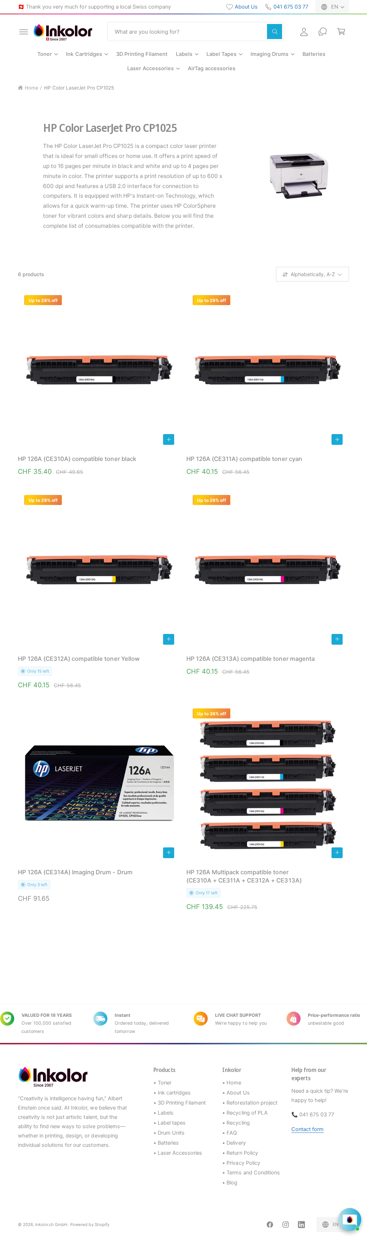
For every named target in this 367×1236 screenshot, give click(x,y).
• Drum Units (169, 1133)
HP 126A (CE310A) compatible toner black (77, 458)
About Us (246, 7)
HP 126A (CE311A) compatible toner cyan (244, 458)
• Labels (163, 1113)
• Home (231, 1082)
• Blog (229, 1182)
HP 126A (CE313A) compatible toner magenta (250, 658)
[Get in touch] (322, 31)
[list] (183, 1023)
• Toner (162, 1082)
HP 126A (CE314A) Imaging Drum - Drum (75, 872)
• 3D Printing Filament (179, 1103)
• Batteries (166, 1143)
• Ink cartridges (172, 1093)
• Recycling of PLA (244, 1113)
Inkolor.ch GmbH (51, 1224)
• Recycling (235, 1123)
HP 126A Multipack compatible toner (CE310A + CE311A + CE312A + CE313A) (244, 876)
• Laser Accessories (177, 1153)
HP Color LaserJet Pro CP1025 (79, 88)
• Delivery (234, 1143)
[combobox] (196, 31)
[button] (23, 31)
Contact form (307, 1129)
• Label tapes (169, 1123)
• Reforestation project (249, 1103)
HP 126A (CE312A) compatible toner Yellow (79, 658)
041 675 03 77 (290, 7)
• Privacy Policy (241, 1163)
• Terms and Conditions (251, 1172)
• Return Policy (240, 1153)
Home (31, 88)
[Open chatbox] (349, 1219)
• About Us (235, 1093)
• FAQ (229, 1133)
